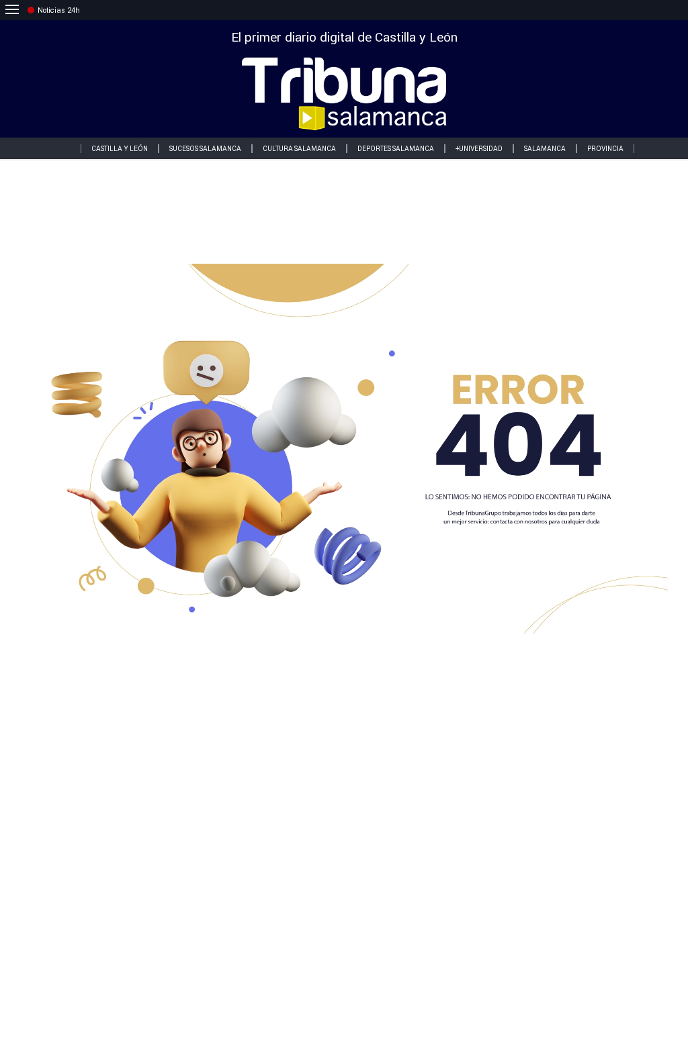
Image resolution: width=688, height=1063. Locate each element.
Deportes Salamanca (395, 148)
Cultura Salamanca (299, 148)
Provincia (605, 148)
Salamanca (545, 148)
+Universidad (479, 148)
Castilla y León (119, 148)
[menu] (12, 10)
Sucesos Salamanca (205, 148)
